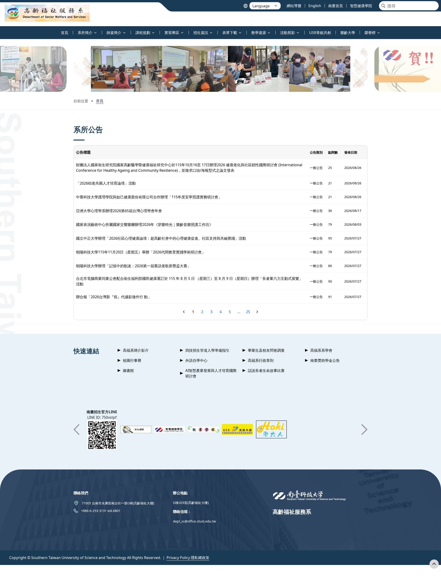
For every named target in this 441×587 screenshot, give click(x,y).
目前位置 (81, 101)
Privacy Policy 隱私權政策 (188, 557)
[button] (79, 69)
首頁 (99, 100)
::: (1, 30)
